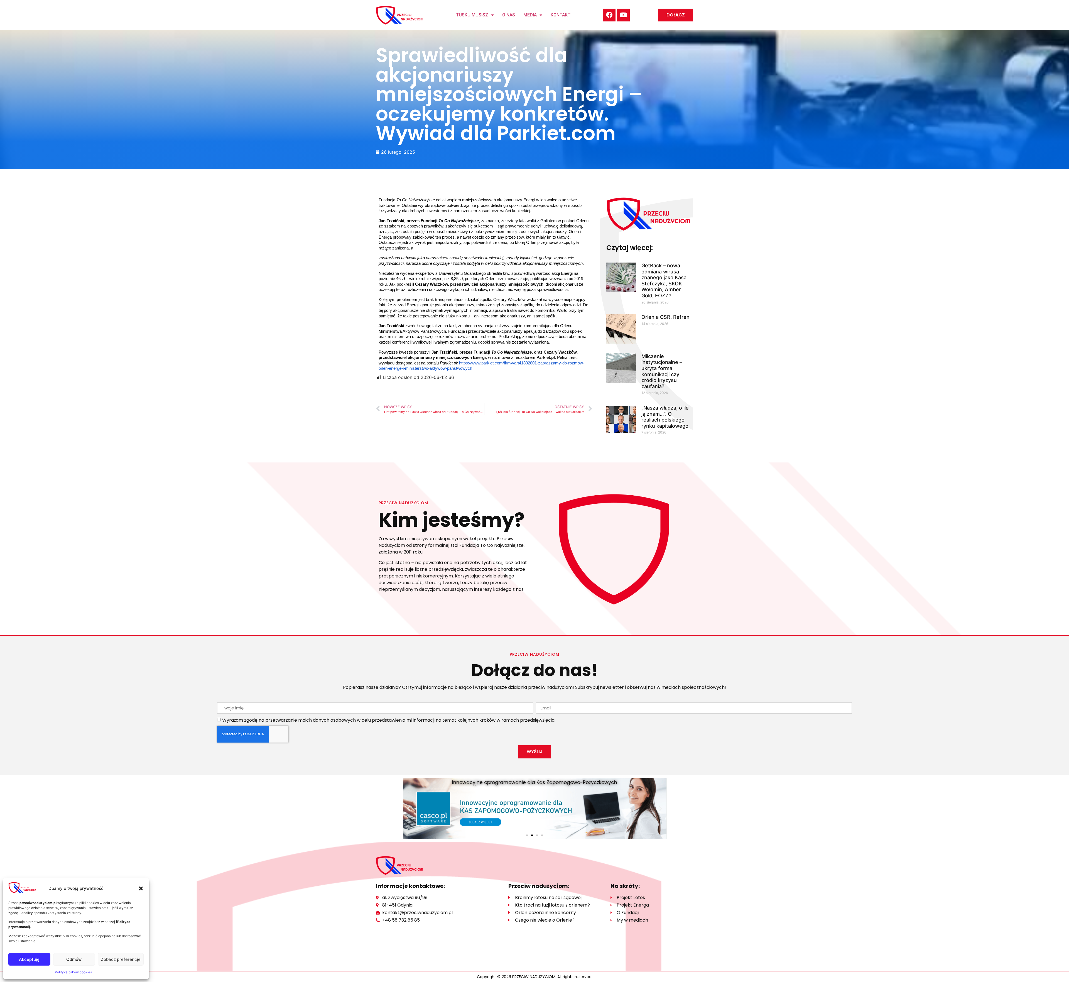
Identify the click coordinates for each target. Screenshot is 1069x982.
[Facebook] (609, 15)
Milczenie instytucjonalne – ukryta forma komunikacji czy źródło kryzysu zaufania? (661, 371)
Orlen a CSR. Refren (665, 317)
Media (530, 15)
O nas (508, 15)
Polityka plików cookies (73, 972)
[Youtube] (623, 15)
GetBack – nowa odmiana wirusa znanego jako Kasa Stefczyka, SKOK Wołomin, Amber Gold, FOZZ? (663, 280)
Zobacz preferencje (121, 959)
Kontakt (560, 15)
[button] (141, 888)
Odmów (74, 959)
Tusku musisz (472, 15)
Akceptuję (29, 959)
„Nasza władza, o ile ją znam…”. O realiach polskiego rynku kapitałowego (665, 417)
